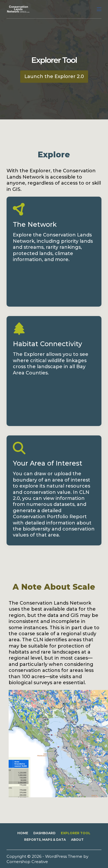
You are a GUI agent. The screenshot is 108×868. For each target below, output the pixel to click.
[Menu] (99, 9)
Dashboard (44, 833)
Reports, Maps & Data (45, 840)
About (77, 840)
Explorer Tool (75, 833)
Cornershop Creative (27, 861)
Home (22, 833)
